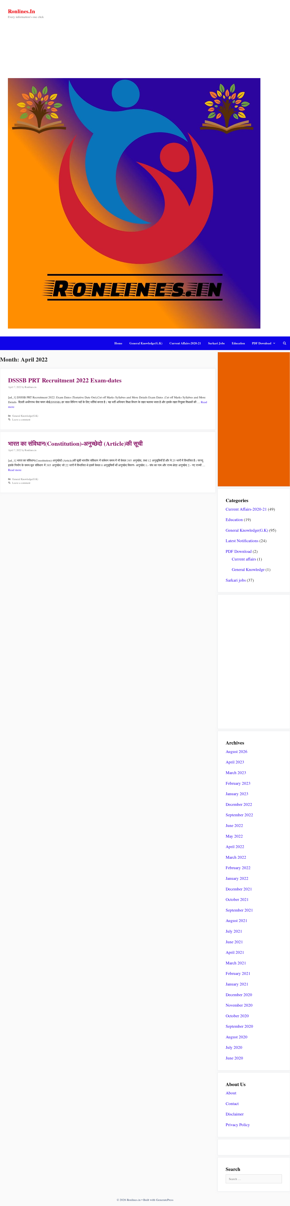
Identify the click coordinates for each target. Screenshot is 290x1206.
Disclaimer (235, 1114)
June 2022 (234, 825)
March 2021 (236, 963)
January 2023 (237, 793)
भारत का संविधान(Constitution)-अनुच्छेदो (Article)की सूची (75, 443)
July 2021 (234, 931)
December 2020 (239, 994)
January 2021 (237, 984)
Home (118, 343)
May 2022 (234, 836)
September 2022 (239, 814)
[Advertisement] (145, 48)
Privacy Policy (238, 1124)
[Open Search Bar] (284, 343)
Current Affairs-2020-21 (185, 343)
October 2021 (237, 899)
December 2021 (239, 889)
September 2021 (239, 910)
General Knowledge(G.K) (145, 343)
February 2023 (238, 783)
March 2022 (236, 857)
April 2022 (235, 846)
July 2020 (234, 1047)
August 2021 (236, 920)
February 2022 (238, 867)
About (231, 1093)
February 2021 (238, 973)
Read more (15, 470)
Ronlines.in (21, 11)
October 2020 (237, 1015)
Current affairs (244, 559)
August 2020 (236, 1037)
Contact (232, 1103)
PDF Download (261, 343)
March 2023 (236, 772)
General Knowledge (248, 569)
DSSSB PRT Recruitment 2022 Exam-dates (65, 380)
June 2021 (234, 941)
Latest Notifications (242, 540)
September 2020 (239, 1026)
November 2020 (239, 1005)
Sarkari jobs (216, 343)
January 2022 (237, 878)
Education (238, 343)
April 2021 (235, 952)
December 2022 (239, 804)
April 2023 (235, 762)
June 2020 (234, 1058)
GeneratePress (164, 1200)
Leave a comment (21, 419)
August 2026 (236, 751)
